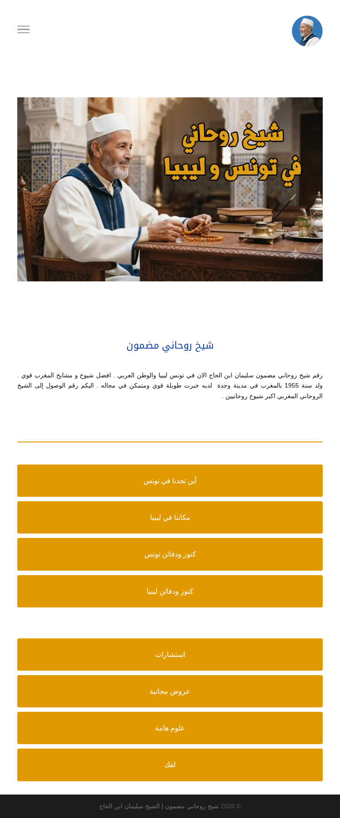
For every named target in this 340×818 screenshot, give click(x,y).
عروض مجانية (170, 691)
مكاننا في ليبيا (170, 517)
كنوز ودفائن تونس (170, 554)
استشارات (170, 654)
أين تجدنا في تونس (170, 480)
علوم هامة (170, 728)
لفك (170, 764)
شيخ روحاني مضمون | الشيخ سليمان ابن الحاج (159, 806)
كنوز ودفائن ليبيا (170, 591)
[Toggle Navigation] (23, 31)
